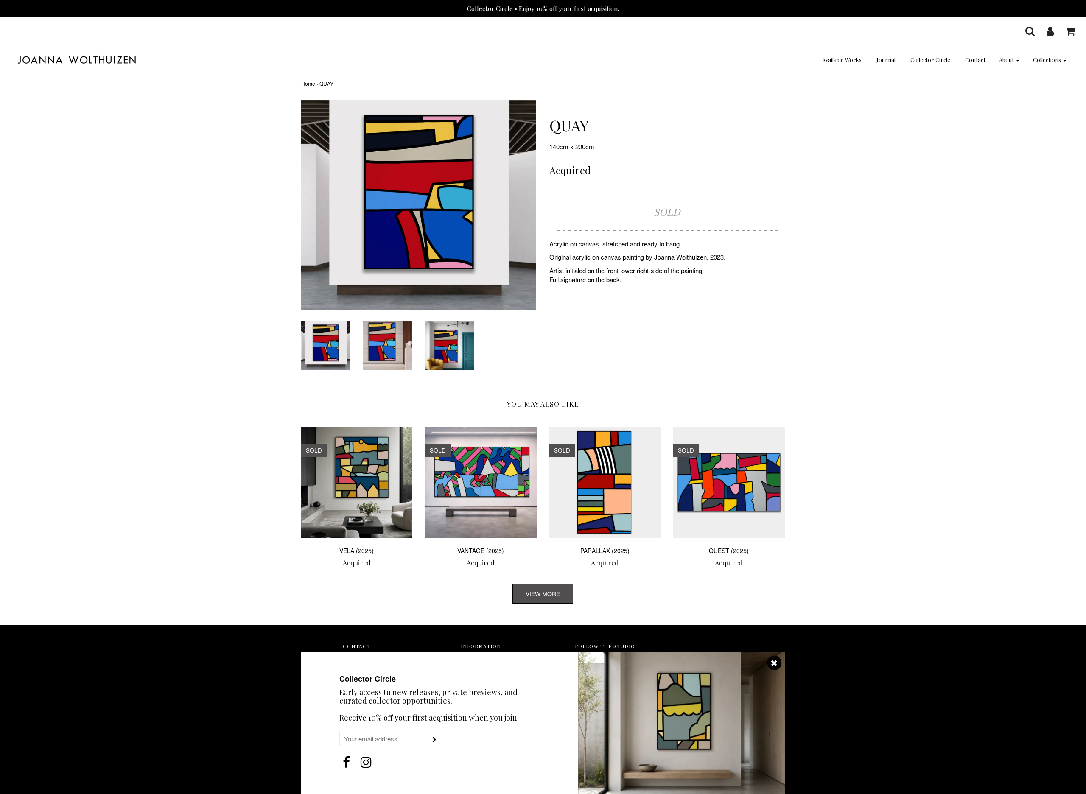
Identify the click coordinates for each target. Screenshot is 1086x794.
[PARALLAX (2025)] (605, 482)
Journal (886, 59)
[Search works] (1025, 31)
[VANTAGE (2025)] (481, 482)
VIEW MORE (543, 594)
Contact (975, 59)
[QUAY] (325, 344)
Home (308, 83)
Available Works (842, 59)
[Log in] (1045, 31)
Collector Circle (930, 59)
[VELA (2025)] (357, 482)
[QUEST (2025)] (729, 482)
